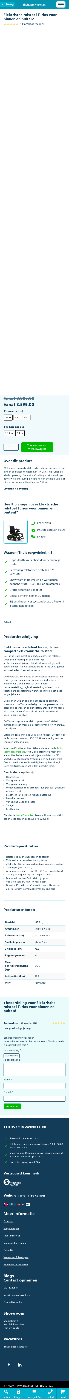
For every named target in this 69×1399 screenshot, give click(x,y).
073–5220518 (11, 1287)
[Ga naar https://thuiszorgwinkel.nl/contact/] (50, 1393)
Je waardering (12, 1050)
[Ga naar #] (63, 1393)
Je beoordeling (13, 1059)
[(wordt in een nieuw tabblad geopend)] (12, 1182)
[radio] (8, 417)
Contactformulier (13, 1302)
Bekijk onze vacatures (16, 1346)
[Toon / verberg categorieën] (61, 4)
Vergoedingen (11, 1228)
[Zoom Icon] (61, 30)
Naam (8, 1079)
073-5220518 (44, 523)
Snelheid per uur (14, 426)
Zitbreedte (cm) (13, 411)
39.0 (36, 935)
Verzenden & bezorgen (16, 1257)
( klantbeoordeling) (31, 24)
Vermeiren (40, 982)
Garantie (8, 1250)
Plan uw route (11, 1327)
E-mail (8, 1092)
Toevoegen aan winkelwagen (37, 447)
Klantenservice (12, 1235)
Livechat (42, 536)
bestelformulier (24, 815)
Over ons (8, 1221)
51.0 (48, 935)
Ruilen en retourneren (16, 1264)
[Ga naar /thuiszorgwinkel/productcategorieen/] (34, 1393)
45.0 (42, 935)
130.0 (37, 965)
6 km (44, 942)
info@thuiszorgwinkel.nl (51, 529)
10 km (37, 942)
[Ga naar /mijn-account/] (18, 1393)
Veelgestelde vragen (15, 1243)
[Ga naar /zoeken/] (6, 1393)
